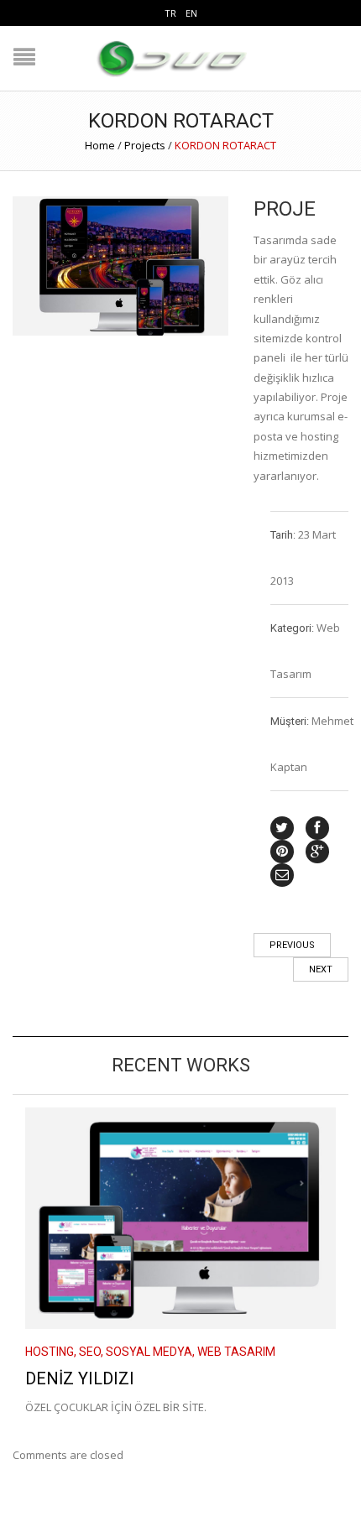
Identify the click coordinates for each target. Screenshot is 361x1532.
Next (320, 969)
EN (191, 13)
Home (100, 145)
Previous (292, 945)
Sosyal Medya (149, 1351)
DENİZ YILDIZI (79, 1378)
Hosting (49, 1351)
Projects (144, 145)
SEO (90, 1351)
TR (170, 13)
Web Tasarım (236, 1351)
